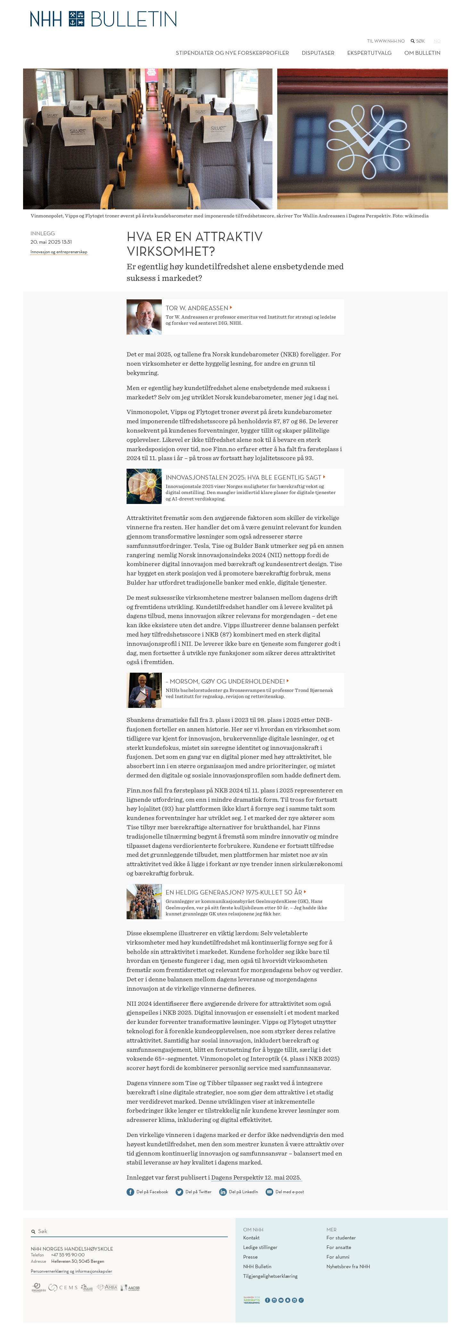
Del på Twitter (198, 1192)
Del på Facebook (152, 1192)
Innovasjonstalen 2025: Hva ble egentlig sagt (243, 477)
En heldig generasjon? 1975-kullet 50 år (234, 892)
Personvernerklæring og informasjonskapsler (71, 1271)
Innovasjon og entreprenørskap (58, 252)
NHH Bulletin (257, 1266)
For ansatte (338, 1247)
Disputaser (318, 52)
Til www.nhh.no (386, 41)
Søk (218, 1230)
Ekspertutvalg (369, 52)
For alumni (338, 1256)
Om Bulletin (422, 52)
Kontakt (251, 1237)
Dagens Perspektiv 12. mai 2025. (256, 1177)
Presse (250, 1256)
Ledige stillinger (260, 1247)
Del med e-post (290, 1192)
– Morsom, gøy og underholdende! (225, 681)
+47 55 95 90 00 (68, 1255)
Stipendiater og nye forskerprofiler (232, 52)
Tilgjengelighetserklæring (270, 1276)
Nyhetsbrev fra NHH (348, 1266)
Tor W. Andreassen (197, 308)
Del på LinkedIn (243, 1192)
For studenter (341, 1237)
